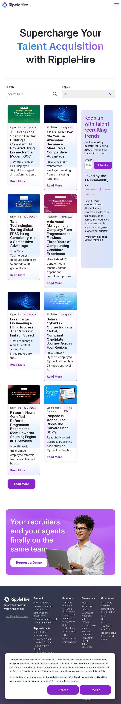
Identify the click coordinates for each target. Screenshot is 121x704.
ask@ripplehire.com (17, 616)
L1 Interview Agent (42, 639)
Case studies (107, 609)
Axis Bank (106, 629)
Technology (68, 628)
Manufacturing (69, 638)
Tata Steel (106, 626)
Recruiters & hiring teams (68, 620)
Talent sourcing (41, 609)
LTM (103, 615)
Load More (21, 484)
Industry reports (86, 620)
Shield (36, 649)
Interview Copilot (42, 642)
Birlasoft (105, 622)
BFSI (64, 624)
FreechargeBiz (108, 632)
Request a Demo (29, 562)
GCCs (65, 635)
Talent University (87, 645)
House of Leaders (86, 633)
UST (103, 619)
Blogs (85, 602)
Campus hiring (69, 642)
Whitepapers (88, 606)
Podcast (86, 609)
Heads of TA (68, 615)
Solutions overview (67, 604)
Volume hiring (69, 631)
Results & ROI (108, 612)
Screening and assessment (41, 614)
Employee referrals (43, 606)
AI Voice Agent (41, 635)
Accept (63, 690)
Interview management (45, 619)
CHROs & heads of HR (68, 610)
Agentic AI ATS (41, 602)
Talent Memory (41, 645)
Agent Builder (40, 632)
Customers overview (106, 604)
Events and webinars (87, 614)
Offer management (43, 622)
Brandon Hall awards (107, 637)
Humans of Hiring (87, 639)
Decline (95, 690)
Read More (18, 181)
